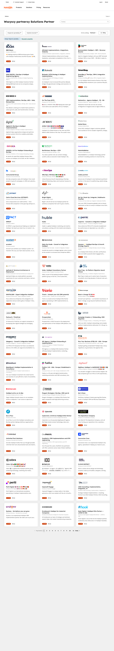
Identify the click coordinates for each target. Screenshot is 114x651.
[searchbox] (85, 21)
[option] (14, 33)
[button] (108, 16)
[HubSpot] (8, 7)
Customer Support (19, 2)
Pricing (38, 7)
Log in (100, 2)
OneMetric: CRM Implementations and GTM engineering (56, 439)
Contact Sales (31, 2)
